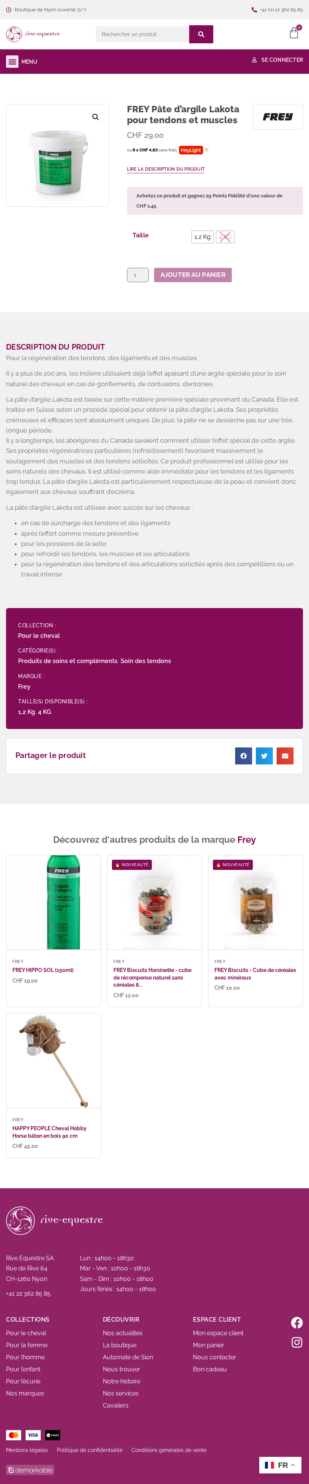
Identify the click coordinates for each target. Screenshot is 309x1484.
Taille (141, 235)
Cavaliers (115, 1405)
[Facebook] (297, 1323)
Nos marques (25, 1393)
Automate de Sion (128, 1357)
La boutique (119, 1345)
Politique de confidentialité (89, 1450)
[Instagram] (297, 1342)
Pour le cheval (39, 635)
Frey (24, 686)
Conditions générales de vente (169, 1450)
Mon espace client (218, 1333)
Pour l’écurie (23, 1381)
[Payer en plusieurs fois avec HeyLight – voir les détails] (206, 150)
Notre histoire (121, 1381)
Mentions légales (27, 1450)
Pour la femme (26, 1345)
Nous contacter (214, 1357)
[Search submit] (201, 34)
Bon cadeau (210, 1369)
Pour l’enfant (23, 1369)
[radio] (202, 237)
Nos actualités (122, 1333)
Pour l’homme (25, 1357)
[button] (75, 34)
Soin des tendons (146, 661)
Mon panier (208, 1345)
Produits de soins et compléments (68, 661)
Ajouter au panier (193, 274)
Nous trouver (121, 1369)
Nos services (121, 1393)
